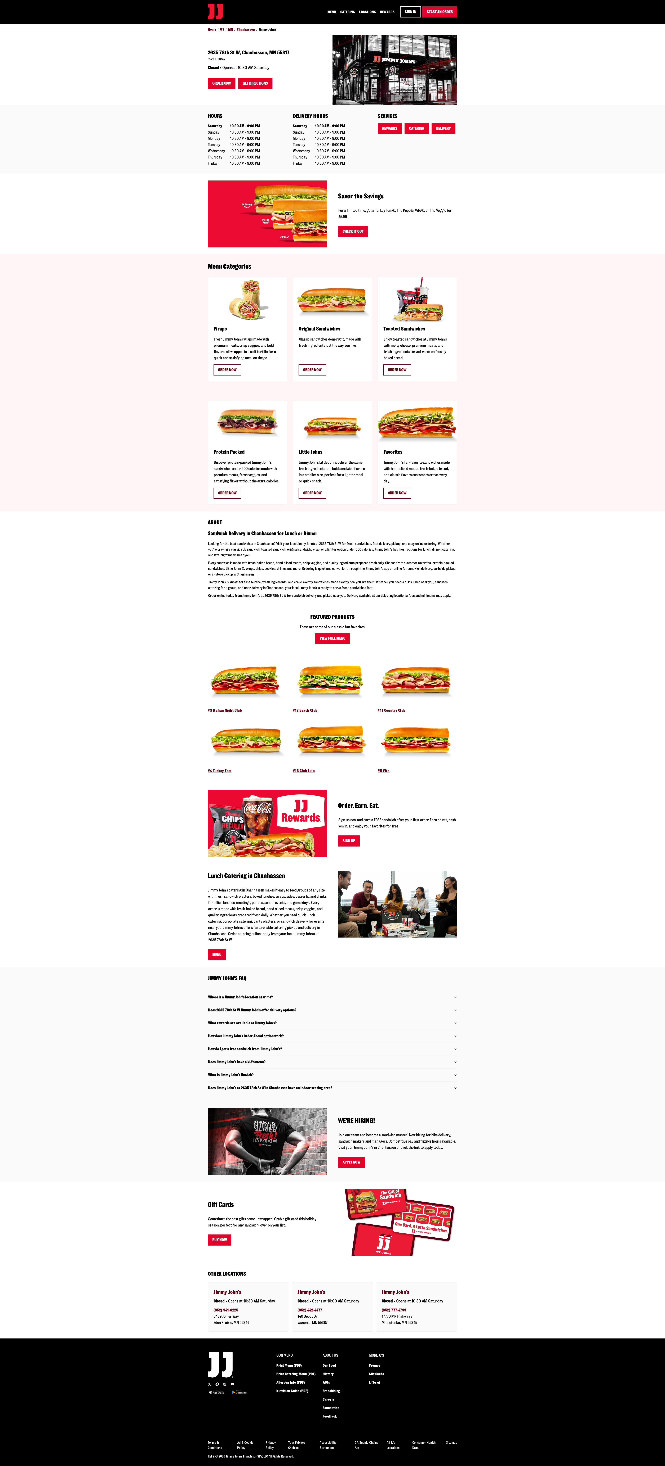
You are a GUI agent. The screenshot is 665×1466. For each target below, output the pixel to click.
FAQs (326, 1382)
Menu (216, 955)
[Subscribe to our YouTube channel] (232, 1384)
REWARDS (387, 12)
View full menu (332, 638)
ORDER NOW (312, 370)
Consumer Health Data (424, 1445)
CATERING (347, 12)
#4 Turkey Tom (220, 771)
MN (230, 29)
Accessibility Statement (328, 1445)
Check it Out (353, 231)
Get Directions (255, 83)
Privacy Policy (271, 1445)
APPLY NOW (351, 1162)
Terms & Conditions (215, 1445)
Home (212, 29)
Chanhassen (246, 29)
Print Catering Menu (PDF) (296, 1374)
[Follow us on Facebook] (217, 1384)
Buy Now (219, 1240)
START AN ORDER (440, 12)
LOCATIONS (367, 12)
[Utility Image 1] (216, 1392)
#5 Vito (383, 771)
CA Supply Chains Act (366, 1445)
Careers (329, 1399)
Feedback (330, 1416)
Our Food (329, 1365)
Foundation (331, 1408)
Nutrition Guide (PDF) (292, 1391)
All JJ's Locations (393, 1445)
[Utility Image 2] (239, 1392)
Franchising (331, 1391)
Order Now (221, 83)
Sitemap (451, 1442)
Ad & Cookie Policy (245, 1445)
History (328, 1374)
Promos (374, 1365)
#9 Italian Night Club (225, 710)
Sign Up (349, 841)
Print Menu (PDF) (289, 1365)
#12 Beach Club (305, 710)
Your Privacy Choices (296, 1445)
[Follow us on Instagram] (225, 1384)
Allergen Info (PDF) (290, 1382)
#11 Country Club (391, 710)
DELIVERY (443, 128)
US (222, 29)
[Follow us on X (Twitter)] (209, 1384)
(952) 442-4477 (310, 1310)
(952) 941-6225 (226, 1310)
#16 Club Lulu (304, 771)
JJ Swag (374, 1382)
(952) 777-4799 (394, 1310)
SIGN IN (410, 12)
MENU (331, 12)
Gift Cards (376, 1374)
